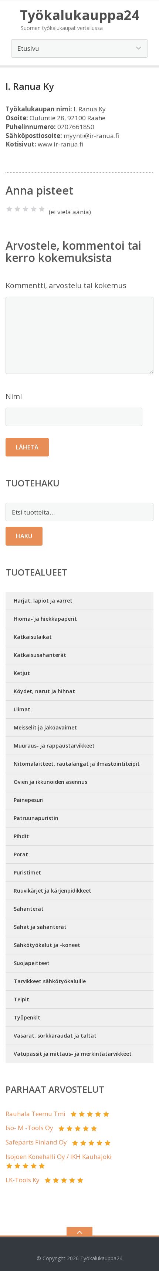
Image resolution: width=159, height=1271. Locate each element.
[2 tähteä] (17, 209)
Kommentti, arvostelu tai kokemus (66, 285)
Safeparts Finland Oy (36, 1142)
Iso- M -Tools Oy (29, 1127)
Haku (24, 536)
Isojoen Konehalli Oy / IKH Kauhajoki (59, 1156)
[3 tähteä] (25, 209)
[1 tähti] (9, 209)
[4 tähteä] (33, 209)
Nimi (14, 396)
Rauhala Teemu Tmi (35, 1113)
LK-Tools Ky (23, 1180)
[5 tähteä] (41, 209)
